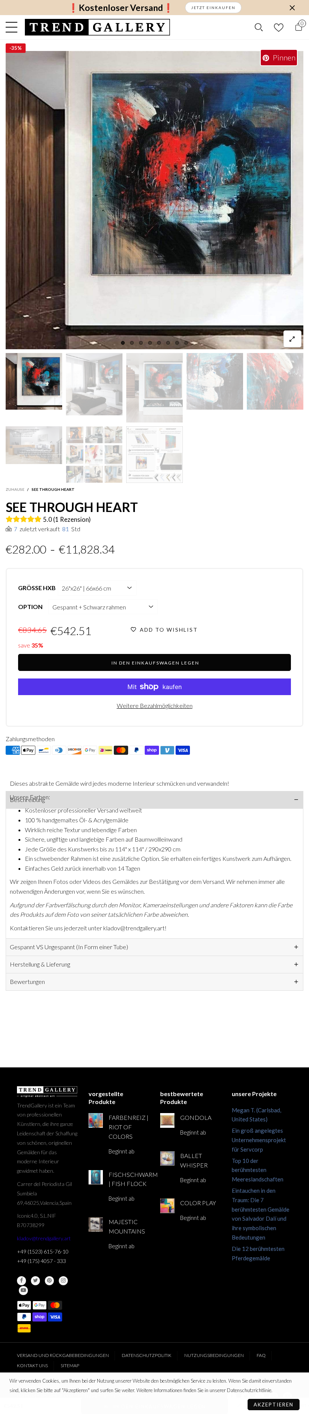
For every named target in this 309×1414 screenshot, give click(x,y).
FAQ (261, 1355)
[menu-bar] (13, 27)
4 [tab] (150, 343)
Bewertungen (27, 981)
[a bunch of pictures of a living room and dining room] (94, 454)
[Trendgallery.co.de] (97, 27)
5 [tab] (159, 343)
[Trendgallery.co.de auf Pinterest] (49, 1280)
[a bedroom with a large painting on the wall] (94, 384)
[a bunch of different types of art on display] (154, 454)
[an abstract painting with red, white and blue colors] (275, 381)
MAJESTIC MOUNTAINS (127, 1226)
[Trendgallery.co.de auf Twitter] (35, 1280)
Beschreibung (27, 799)
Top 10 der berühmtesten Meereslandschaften (257, 1170)
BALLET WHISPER (194, 1160)
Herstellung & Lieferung (40, 964)
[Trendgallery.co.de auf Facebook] (21, 1280)
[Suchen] (259, 27)
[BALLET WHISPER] (167, 1158)
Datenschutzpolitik (146, 1355)
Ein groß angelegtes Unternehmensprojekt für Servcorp (259, 1140)
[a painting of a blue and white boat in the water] (215, 381)
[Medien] (292, 338)
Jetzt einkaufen (213, 7)
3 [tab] (141, 343)
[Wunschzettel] (279, 27)
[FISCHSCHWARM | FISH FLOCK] (96, 1177)
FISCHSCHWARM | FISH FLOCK (129, 1179)
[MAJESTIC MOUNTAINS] (96, 1224)
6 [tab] (168, 343)
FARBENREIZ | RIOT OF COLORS (128, 1127)
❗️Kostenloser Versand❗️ (121, 7)
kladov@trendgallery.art (44, 1238)
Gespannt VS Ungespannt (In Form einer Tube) (69, 946)
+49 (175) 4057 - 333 (41, 1261)
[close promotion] (292, 7)
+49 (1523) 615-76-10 (43, 1251)
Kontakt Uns (32, 1365)
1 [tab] (123, 343)
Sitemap (70, 1365)
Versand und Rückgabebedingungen (63, 1355)
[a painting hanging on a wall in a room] (154, 200)
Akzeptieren (274, 1405)
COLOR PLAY (198, 1202)
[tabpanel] (154, 200)
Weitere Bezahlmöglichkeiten (155, 705)
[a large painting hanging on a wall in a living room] (154, 388)
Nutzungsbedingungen (214, 1355)
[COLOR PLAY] (167, 1205)
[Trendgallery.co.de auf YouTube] (23, 1290)
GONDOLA (195, 1117)
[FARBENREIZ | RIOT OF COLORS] (96, 1120)
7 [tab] (177, 343)
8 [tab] (186, 343)
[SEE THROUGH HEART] (34, 445)
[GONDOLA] (167, 1120)
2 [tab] (132, 343)
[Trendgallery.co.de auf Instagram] (63, 1280)
